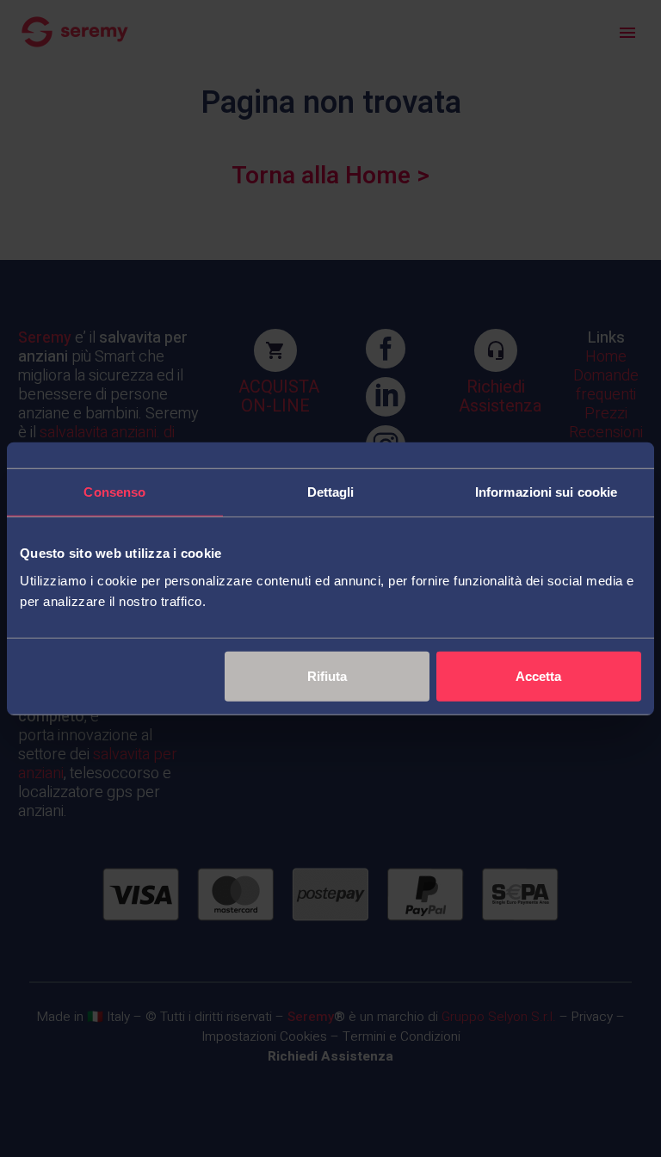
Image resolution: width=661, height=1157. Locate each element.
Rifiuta (327, 675)
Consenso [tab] (114, 492)
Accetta (538, 675)
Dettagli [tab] (331, 492)
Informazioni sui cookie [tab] (546, 492)
